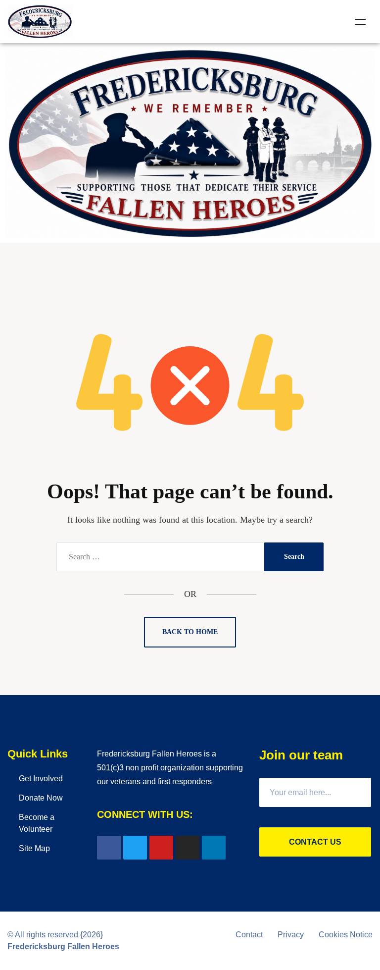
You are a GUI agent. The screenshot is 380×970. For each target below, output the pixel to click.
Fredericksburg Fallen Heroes (63, 946)
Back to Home (190, 632)
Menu (360, 21)
